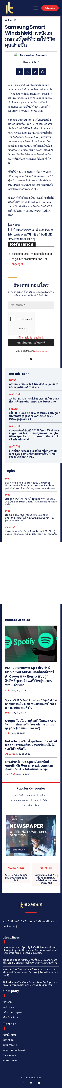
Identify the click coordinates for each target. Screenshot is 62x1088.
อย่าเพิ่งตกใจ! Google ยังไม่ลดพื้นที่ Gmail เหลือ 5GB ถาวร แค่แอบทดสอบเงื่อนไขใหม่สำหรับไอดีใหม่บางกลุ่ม (33, 454)
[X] (27, 71)
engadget (17, 264)
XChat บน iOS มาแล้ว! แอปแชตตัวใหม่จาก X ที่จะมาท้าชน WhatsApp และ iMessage (34, 400)
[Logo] (9, 7)
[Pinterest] (35, 71)
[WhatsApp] (42, 71)
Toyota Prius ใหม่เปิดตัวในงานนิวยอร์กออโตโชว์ (15, 878)
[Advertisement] (31, 573)
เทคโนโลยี (15, 394)
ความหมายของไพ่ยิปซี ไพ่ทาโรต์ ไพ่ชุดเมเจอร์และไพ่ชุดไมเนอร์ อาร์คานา (33, 385)
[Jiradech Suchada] (17, 55)
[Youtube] (39, 1083)
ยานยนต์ (13, 408)
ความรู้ (12, 380)
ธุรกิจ (7, 479)
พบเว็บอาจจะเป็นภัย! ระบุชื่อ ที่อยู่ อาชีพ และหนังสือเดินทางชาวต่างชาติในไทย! (46, 879)
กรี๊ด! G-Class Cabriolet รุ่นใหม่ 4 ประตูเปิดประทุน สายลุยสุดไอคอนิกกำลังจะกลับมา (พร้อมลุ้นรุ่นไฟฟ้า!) (34, 416)
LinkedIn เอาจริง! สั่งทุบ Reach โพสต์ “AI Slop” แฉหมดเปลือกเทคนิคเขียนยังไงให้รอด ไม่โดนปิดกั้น (31, 533)
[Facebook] (19, 71)
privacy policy (40, 351)
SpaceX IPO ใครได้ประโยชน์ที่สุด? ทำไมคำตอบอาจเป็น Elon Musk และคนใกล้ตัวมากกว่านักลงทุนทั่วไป (31, 501)
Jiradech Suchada (35, 55)
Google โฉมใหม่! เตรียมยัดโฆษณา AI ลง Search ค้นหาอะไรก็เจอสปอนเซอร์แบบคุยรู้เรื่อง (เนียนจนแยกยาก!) (29, 517)
